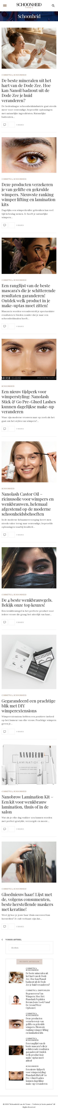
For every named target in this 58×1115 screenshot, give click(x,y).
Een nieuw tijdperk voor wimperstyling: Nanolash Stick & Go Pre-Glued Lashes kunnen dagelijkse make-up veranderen (29, 401)
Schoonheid (20, 75)
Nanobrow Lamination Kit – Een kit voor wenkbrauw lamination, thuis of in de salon (27, 804)
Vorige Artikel (13, 940)
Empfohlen (44, 990)
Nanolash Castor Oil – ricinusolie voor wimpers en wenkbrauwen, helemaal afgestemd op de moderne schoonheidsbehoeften (28, 504)
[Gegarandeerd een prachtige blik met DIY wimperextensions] (29, 662)
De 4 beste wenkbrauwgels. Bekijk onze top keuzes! (27, 602)
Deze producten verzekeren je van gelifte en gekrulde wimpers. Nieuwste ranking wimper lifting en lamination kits (28, 194)
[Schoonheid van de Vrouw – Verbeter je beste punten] (29, 5)
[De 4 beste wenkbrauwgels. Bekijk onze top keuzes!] (29, 567)
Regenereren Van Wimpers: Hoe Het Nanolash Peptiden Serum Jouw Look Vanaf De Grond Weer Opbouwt (38, 1000)
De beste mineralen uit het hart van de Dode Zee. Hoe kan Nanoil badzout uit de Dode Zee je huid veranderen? (26, 90)
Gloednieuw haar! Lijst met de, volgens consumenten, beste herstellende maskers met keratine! (27, 902)
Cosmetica (7, 75)
